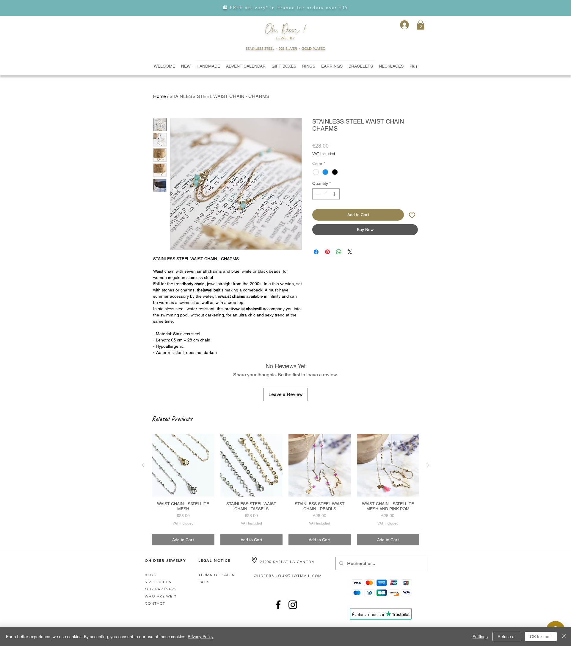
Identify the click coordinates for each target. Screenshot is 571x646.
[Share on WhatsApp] (338, 251)
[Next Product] (427, 465)
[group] (285, 490)
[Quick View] (183, 465)
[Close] (563, 636)
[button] (420, 24)
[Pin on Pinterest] (327, 251)
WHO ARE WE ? (161, 596)
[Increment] (335, 194)
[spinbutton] (326, 194)
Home (159, 96)
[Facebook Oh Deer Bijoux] (278, 605)
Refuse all (507, 636)
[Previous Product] (143, 465)
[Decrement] (317, 194)
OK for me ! (541, 636)
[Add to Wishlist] (412, 215)
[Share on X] (350, 251)
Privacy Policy (201, 636)
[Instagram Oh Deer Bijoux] (293, 605)
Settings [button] (480, 636)
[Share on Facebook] (316, 251)
